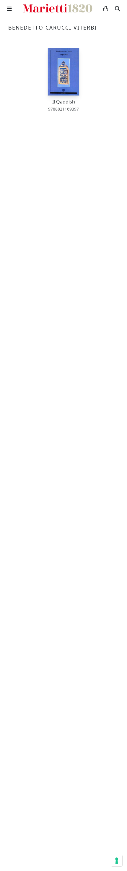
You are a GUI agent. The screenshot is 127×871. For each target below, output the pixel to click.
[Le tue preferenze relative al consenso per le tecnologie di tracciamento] (116, 860)
